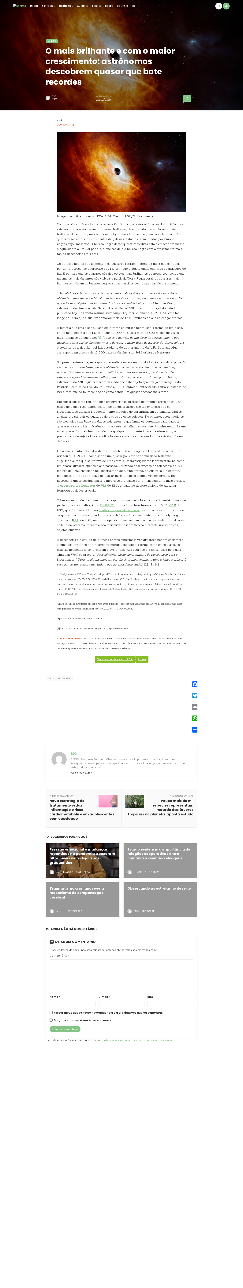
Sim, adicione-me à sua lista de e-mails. (82, 1020)
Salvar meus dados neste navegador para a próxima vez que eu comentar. (108, 1013)
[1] (99, 337)
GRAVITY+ (107, 505)
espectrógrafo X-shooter (77, 485)
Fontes (96, 6)
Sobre (109, 6)
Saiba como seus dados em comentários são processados (138, 1040)
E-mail (104, 997)
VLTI (172, 505)
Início (34, 6)
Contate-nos (126, 6)
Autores (82, 6)
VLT (103, 485)
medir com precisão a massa (119, 510)
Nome (55, 997)
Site (150, 997)
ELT (75, 520)
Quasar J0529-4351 (59, 678)
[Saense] (19, 6)
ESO (54, 99)
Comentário (59, 955)
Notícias (65, 6)
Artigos (47, 6)
